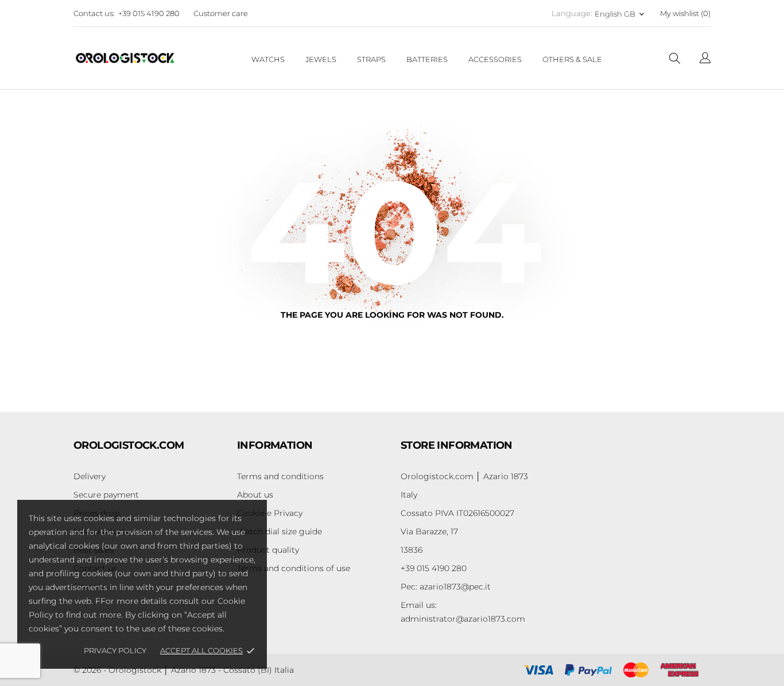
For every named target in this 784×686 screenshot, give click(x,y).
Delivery (89, 476)
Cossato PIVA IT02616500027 (457, 513)
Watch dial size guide (279, 531)
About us (255, 495)
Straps (371, 59)
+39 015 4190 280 (149, 13)
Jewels (320, 59)
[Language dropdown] (705, 59)
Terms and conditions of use (293, 568)
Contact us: (94, 13)
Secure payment (106, 495)
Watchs (268, 59)
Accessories (495, 59)
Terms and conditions (280, 476)
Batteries (427, 59)
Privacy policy (115, 650)
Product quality (268, 550)
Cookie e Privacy (269, 513)
